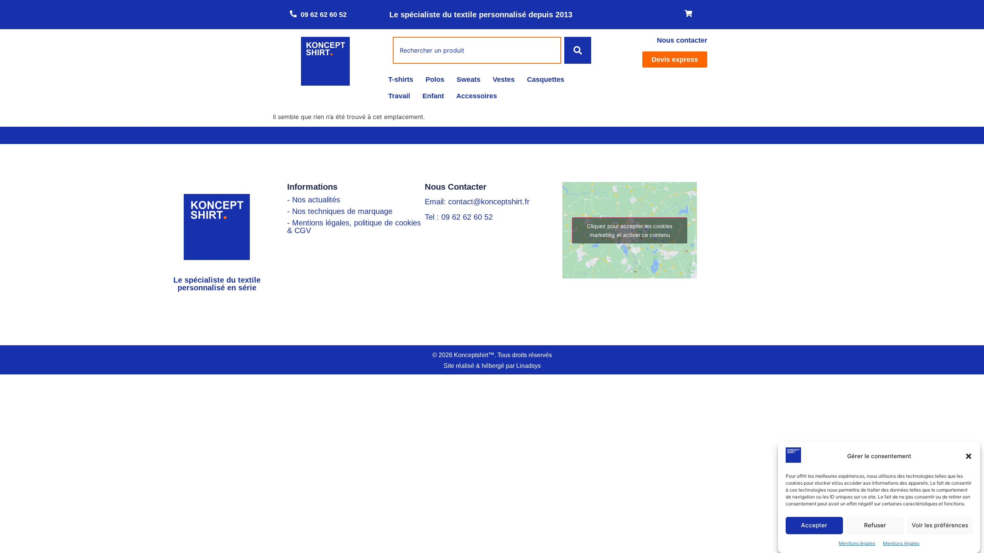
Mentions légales (857, 543)
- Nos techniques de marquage (339, 211)
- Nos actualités (313, 199)
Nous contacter (682, 40)
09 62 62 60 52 (324, 14)
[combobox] (477, 50)
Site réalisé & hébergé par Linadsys (492, 366)
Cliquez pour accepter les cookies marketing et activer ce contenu (629, 230)
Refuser (875, 525)
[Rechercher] (577, 50)
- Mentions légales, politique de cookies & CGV (354, 227)
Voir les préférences (940, 525)
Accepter (814, 525)
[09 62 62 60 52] (293, 13)
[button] (968, 456)
